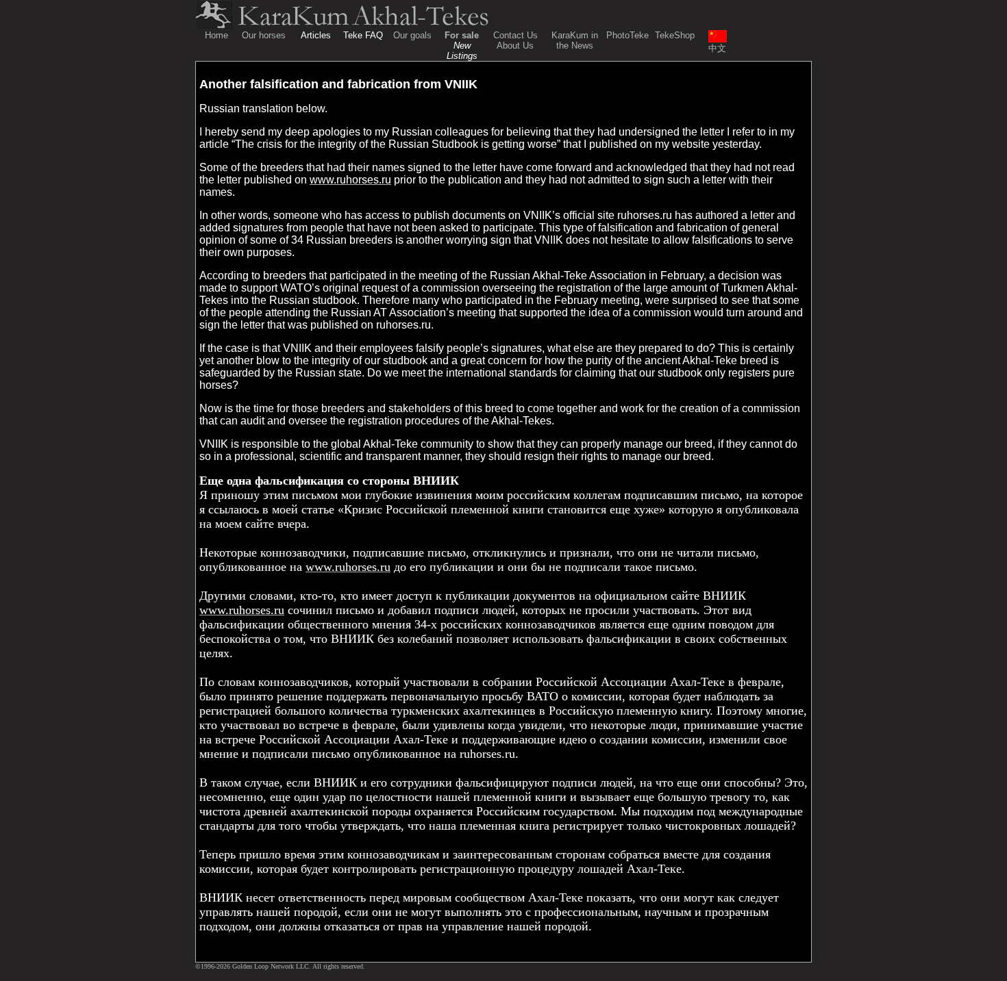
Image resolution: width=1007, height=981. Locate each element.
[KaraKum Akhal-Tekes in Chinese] (717, 38)
